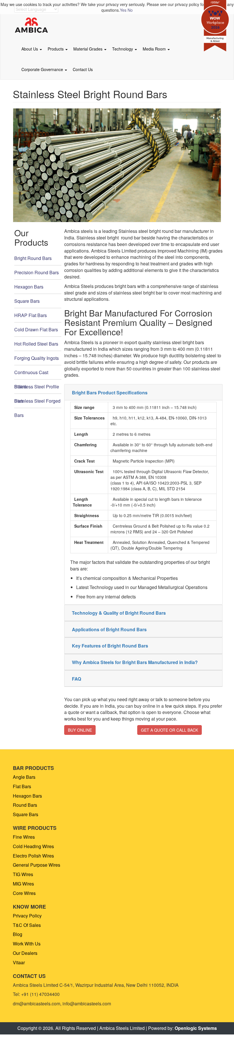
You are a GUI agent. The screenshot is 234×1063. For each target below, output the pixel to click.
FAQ (76, 678)
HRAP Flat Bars (30, 315)
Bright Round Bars (33, 258)
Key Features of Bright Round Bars (110, 645)
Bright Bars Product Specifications (110, 392)
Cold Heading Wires (33, 846)
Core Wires (24, 893)
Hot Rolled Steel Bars (36, 343)
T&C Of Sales (27, 925)
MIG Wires (23, 883)
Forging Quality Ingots (36, 358)
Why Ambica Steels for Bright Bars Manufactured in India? (135, 662)
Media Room (155, 49)
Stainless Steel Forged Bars (37, 403)
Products (56, 49)
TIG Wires (23, 874)
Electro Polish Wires (33, 855)
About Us (30, 49)
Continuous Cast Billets (31, 374)
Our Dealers (25, 953)
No (130, 10)
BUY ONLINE (80, 730)
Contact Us (83, 69)
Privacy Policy (27, 915)
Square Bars (27, 301)
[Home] (33, 25)
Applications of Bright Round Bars (109, 629)
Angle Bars (24, 777)
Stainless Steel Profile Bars (36, 388)
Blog (17, 934)
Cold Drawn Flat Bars (36, 329)
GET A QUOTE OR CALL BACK (169, 730)
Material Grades (88, 49)
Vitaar (19, 962)
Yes (123, 10)
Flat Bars (22, 786)
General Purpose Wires (36, 865)
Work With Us (27, 943)
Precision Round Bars (36, 272)
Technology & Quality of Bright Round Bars (119, 613)
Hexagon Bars (28, 286)
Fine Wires (24, 837)
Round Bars (25, 805)
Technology (123, 49)
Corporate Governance (42, 69)
